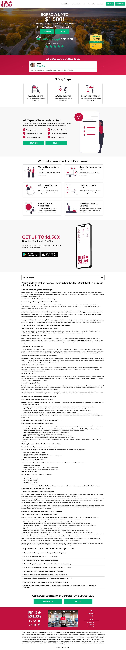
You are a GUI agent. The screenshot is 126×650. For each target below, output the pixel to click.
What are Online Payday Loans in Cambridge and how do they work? (45, 553)
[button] (23, 67)
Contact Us (91, 4)
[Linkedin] (34, 625)
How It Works (65, 4)
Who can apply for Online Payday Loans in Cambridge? (41, 556)
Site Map (91, 624)
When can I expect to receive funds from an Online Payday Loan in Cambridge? (48, 564)
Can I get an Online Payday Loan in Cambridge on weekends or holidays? (46, 582)
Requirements (76, 4)
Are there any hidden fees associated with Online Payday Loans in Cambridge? (48, 578)
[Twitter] (34, 621)
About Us (100, 4)
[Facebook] (30, 621)
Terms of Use (91, 627)
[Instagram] (30, 625)
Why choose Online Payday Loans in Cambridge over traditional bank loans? (47, 567)
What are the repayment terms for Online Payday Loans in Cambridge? (45, 575)
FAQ (84, 4)
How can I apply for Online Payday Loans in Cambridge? (41, 560)
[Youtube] (39, 621)
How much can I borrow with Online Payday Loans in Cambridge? (44, 571)
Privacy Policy (91, 622)
